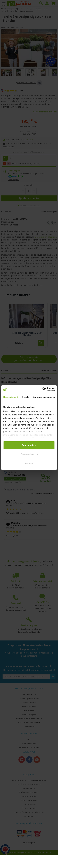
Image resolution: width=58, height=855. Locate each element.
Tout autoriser (29, 445)
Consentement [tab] (10, 397)
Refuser (29, 463)
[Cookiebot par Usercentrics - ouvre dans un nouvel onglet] (42, 389)
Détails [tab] (25, 397)
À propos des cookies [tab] (44, 397)
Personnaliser (27, 454)
